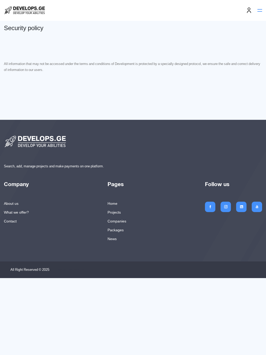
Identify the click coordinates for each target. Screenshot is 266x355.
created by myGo (69, 270)
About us (11, 203)
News (112, 239)
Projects (114, 212)
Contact (10, 221)
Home (112, 203)
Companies (117, 221)
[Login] (249, 11)
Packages (116, 230)
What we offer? (16, 212)
